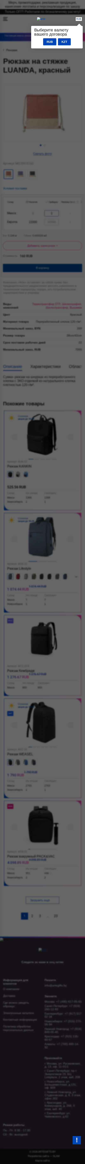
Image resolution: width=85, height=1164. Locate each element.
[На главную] (41, 19)
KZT (64, 41)
